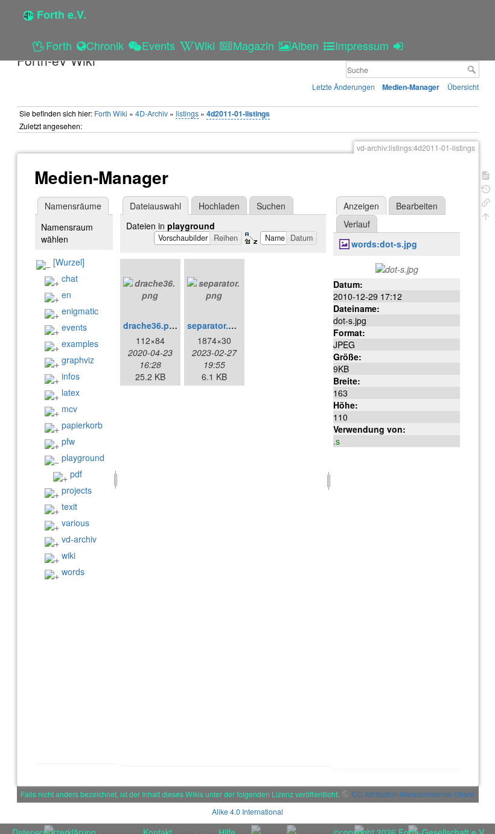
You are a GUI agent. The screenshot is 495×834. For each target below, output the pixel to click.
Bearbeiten (417, 206)
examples (80, 343)
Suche (473, 69)
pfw (68, 441)
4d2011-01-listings (238, 113)
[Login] (400, 45)
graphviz (78, 360)
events (74, 327)
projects (77, 490)
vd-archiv (79, 539)
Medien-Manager (410, 86)
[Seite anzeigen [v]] (486, 174)
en (66, 294)
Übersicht (463, 86)
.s (336, 441)
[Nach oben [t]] (486, 215)
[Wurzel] (69, 262)
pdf (76, 474)
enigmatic (80, 311)
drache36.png (151, 325)
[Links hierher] (486, 201)
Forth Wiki (110, 113)
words (73, 571)
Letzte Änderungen (343, 86)
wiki (68, 555)
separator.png (215, 325)
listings (187, 113)
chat (70, 278)
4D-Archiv (151, 113)
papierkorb (82, 425)
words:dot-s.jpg (384, 244)
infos (71, 376)
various (75, 523)
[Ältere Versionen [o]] (486, 188)
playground (83, 457)
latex (71, 392)
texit (69, 506)
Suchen (271, 206)
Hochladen (219, 206)
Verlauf (356, 224)
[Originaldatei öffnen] (396, 268)
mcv (69, 409)
